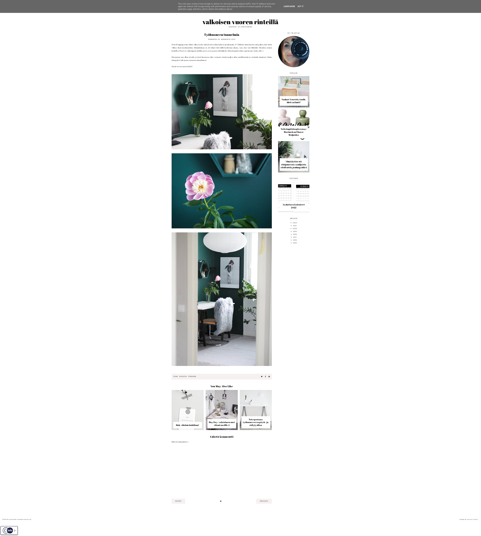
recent (178, 501)
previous (264, 501)
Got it (301, 6)
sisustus (183, 376)
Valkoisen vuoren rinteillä (241, 22)
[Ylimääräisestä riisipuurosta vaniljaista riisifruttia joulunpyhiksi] (293, 172)
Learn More (289, 6)
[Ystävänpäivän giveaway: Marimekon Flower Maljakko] (293, 139)
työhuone (192, 376)
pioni (175, 376)
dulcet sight (472, 519)
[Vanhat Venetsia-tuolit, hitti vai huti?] (293, 106)
